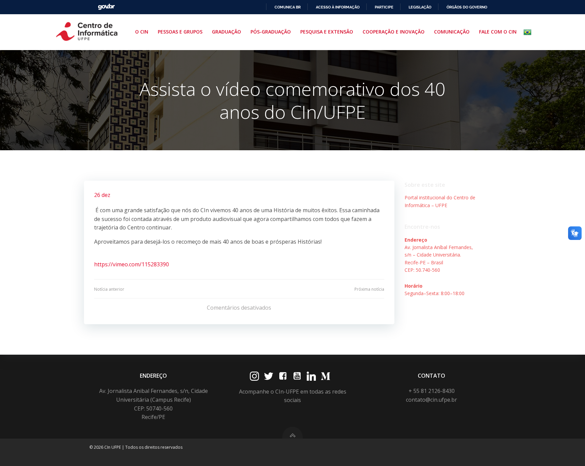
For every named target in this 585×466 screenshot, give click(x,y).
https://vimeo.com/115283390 (131, 264)
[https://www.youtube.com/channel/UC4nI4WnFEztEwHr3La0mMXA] (297, 376)
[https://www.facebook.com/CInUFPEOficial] (282, 376)
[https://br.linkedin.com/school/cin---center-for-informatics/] (311, 376)
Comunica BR (288, 7)
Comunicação (452, 31)
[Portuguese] (528, 32)
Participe (384, 7)
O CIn (141, 31)
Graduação (226, 31)
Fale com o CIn (498, 31)
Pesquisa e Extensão (326, 31)
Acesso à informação (338, 7)
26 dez (102, 195)
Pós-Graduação (271, 31)
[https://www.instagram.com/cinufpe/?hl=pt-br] (254, 376)
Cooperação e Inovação (394, 31)
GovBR (106, 7)
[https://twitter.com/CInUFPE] (268, 376)
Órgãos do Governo (467, 7)
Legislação (420, 7)
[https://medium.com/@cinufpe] (325, 376)
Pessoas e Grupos (180, 31)
